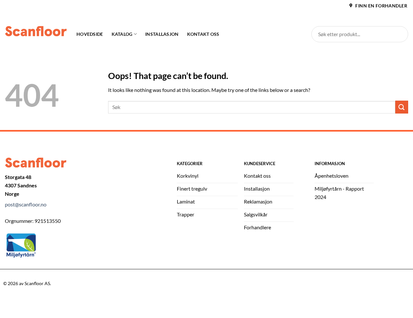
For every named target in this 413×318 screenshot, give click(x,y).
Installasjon (161, 34)
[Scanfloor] (36, 31)
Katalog (122, 34)
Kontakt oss (203, 34)
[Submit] (401, 107)
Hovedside (89, 34)
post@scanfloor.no (25, 204)
